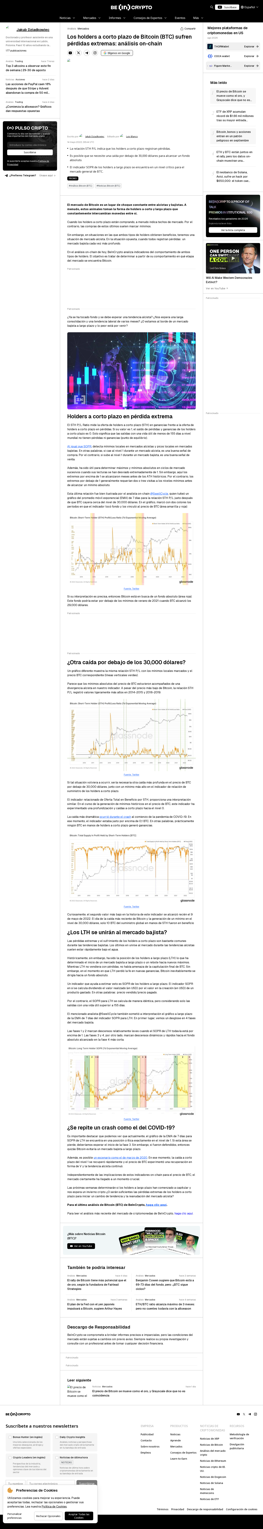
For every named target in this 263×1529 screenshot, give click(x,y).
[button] (28, 1442)
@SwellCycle (159, 494)
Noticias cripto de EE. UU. (212, 1468)
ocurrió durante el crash (115, 817)
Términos (162, 1509)
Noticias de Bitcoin (211, 1444)
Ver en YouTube (215, 288)
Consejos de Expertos (183, 1452)
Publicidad (147, 1434)
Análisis (71, 28)
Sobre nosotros (150, 1446)
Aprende (175, 1440)
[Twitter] (79, 53)
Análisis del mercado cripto (213, 1452)
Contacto (146, 1440)
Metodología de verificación (239, 1436)
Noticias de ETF (209, 1499)
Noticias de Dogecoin (213, 1477)
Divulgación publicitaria (237, 1446)
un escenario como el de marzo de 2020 (120, 1158)
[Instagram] (95, 53)
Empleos (146, 1452)
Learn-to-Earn (178, 1458)
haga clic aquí (156, 1205)
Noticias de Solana (211, 1483)
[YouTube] (70, 53)
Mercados (83, 28)
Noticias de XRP (209, 1438)
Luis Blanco (132, 136)
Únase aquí (46, 175)
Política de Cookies (54, 1506)
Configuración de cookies (241, 1509)
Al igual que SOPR (79, 446)
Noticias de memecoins (207, 1491)
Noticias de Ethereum (213, 1460)
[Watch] (233, 258)
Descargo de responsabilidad (205, 1509)
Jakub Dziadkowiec (94, 136)
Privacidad (177, 1509)
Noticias (175, 1434)
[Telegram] (87, 53)
